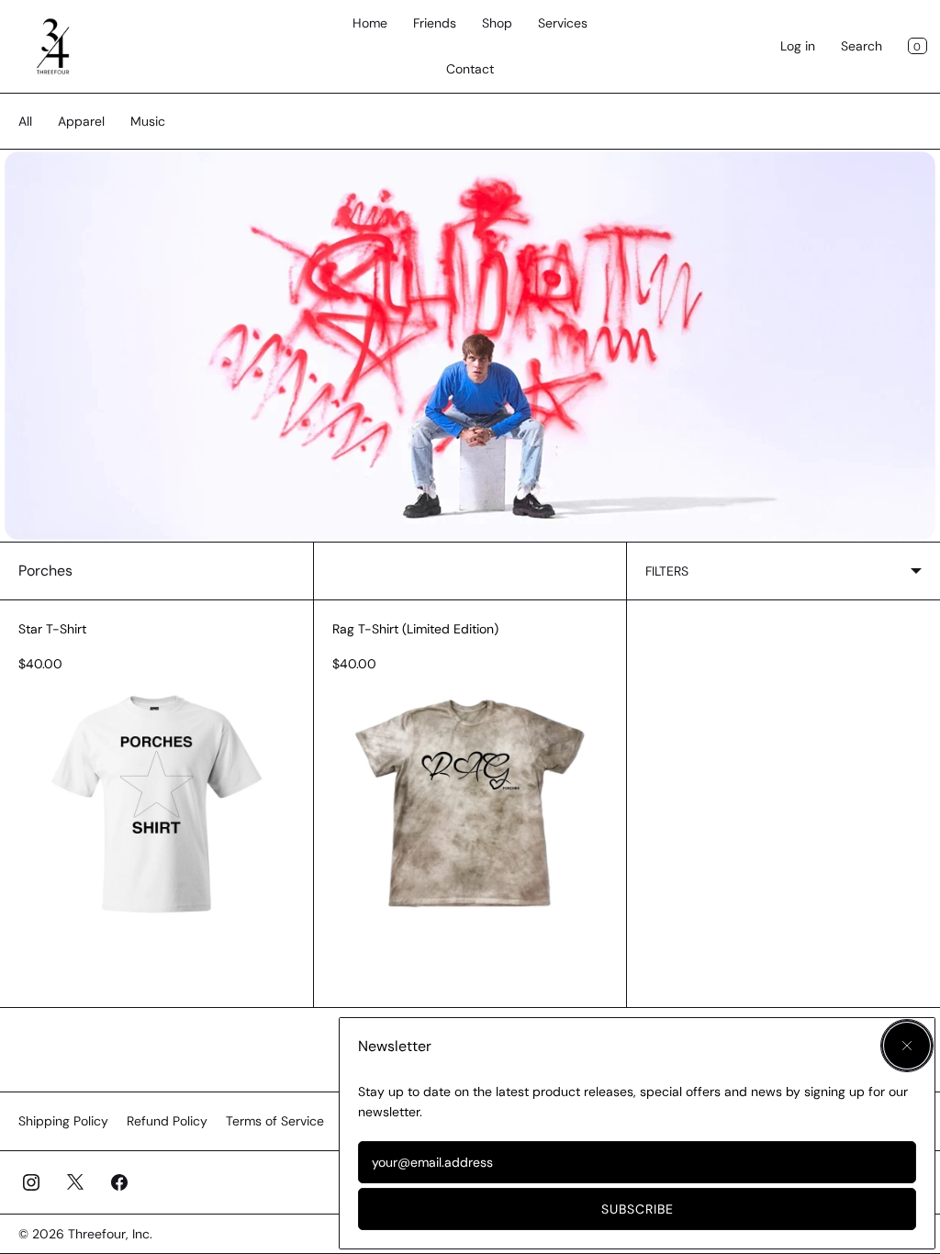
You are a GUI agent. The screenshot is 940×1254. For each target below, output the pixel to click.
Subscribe (637, 1209)
